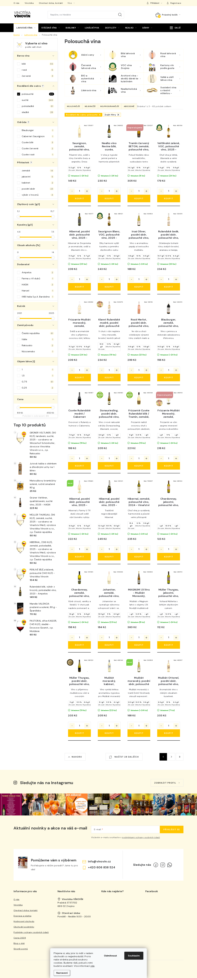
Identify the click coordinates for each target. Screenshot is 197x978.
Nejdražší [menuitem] (90, 106)
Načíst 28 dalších (126, 756)
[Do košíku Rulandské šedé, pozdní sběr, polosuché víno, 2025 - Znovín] (168, 287)
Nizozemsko (37, 351)
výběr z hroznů (37, 194)
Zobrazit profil (165, 783)
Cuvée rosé (37, 154)
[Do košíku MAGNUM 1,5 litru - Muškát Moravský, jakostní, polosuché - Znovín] (138, 645)
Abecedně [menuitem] (129, 106)
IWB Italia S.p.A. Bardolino (37, 296)
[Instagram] (162, 865)
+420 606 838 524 (101, 867)
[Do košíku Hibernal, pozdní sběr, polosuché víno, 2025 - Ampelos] (79, 287)
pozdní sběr (37, 188)
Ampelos (37, 272)
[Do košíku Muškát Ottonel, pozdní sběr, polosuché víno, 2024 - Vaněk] (168, 733)
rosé (37, 69)
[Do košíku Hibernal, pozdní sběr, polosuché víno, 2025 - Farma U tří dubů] (79, 556)
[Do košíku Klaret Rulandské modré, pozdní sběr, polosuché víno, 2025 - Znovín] (109, 377)
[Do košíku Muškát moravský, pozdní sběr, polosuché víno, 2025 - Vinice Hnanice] (138, 733)
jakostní (37, 176)
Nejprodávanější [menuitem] (109, 106)
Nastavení (62, 972)
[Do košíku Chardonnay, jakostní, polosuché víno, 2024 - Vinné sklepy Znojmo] (168, 556)
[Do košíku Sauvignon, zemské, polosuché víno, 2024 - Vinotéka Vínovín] (79, 198)
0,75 (37, 381)
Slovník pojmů (21, 949)
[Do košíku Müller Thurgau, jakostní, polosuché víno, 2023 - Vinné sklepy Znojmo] (168, 645)
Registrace (175, 3)
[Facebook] (155, 865)
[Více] (175, 27)
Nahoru (77, 756)
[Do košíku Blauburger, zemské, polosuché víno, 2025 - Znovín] (168, 377)
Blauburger (37, 130)
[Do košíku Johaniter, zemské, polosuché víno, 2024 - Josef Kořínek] (109, 645)
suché (37, 100)
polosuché (37, 94)
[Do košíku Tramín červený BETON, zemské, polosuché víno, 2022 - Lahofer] (138, 198)
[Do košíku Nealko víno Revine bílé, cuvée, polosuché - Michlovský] (109, 198)
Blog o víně (19, 943)
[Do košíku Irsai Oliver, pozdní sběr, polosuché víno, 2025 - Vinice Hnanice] (138, 287)
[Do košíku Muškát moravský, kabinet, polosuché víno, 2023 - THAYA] (109, 733)
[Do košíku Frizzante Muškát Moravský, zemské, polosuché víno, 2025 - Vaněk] (168, 466)
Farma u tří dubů (37, 278)
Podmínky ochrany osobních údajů (31, 932)
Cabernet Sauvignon (37, 136)
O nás (16, 3)
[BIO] (109, 398)
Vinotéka (29, 3)
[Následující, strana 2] (171, 757)
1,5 (37, 375)
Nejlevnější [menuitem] (73, 106)
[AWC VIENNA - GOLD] (79, 666)
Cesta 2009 (20, 938)
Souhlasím (134, 955)
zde (92, 965)
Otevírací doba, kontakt (51, 3)
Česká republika (37, 333)
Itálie (37, 339)
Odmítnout (110, 955)
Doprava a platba (22, 916)
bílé (37, 63)
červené (37, 75)
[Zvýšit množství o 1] (87, 191)
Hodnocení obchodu (24, 921)
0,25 (37, 387)
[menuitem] (26, 27)
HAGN (37, 284)
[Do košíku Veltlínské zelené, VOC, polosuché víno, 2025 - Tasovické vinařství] (168, 198)
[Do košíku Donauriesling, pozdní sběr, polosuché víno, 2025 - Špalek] (109, 466)
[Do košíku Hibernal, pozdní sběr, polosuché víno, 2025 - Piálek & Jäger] (109, 556)
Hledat (120, 14)
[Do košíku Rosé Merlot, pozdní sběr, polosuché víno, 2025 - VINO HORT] (138, 377)
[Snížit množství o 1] (72, 191)
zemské (37, 170)
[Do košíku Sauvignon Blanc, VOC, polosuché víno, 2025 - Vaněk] (109, 287)
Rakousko (37, 345)
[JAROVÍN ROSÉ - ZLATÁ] (109, 308)
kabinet (37, 182)
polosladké (37, 106)
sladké (37, 112)
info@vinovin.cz (99, 861)
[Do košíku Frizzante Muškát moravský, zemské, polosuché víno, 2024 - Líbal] (79, 377)
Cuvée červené (37, 148)
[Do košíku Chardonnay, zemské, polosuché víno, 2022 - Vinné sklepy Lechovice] (79, 645)
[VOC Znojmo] (168, 131)
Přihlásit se (171, 829)
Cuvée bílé (37, 142)
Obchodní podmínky (24, 927)
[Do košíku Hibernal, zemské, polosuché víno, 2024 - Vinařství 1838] (138, 556)
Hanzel (37, 290)
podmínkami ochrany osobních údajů (141, 837)
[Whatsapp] (169, 865)
